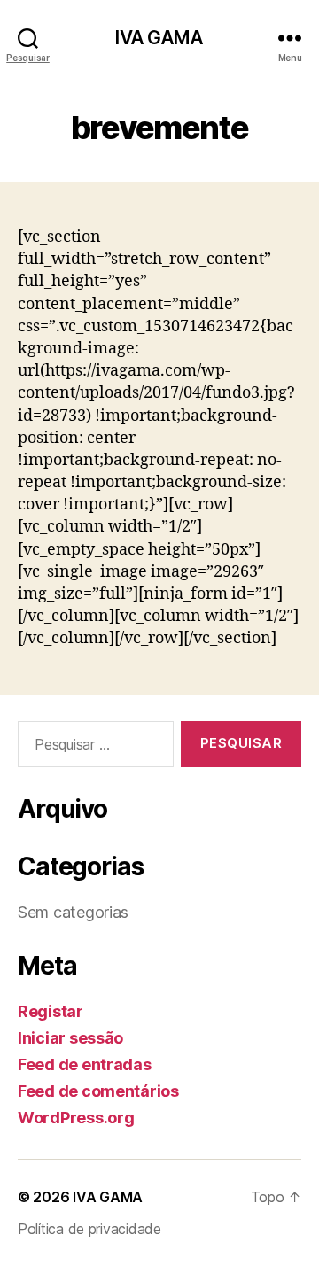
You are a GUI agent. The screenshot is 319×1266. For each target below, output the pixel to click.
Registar (50, 1011)
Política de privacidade (89, 1229)
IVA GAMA (159, 37)
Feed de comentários (98, 1091)
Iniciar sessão (70, 1038)
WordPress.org (76, 1117)
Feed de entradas (85, 1064)
